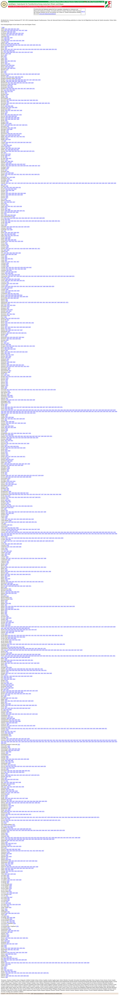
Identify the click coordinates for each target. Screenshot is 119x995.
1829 (8, 36)
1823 (5, 30)
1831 (15, 29)
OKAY (83, 11)
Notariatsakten (58, 6)
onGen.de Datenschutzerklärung (47, 13)
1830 (11, 61)
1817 (12, 49)
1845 (12, 43)
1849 (19, 34)
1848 (3, 27)
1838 (10, 45)
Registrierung (95, 1)
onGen (12, 4)
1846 (8, 31)
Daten (51, 6)
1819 (10, 33)
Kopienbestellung (32, 6)
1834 (12, 66)
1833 (11, 40)
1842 (13, 34)
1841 (20, 40)
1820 (12, 46)
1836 (14, 40)
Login (102, 1)
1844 (5, 37)
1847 (11, 31)
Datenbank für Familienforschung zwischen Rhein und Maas (40, 4)
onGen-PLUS (22, 6)
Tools (40, 6)
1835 (18, 29)
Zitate (63, 1)
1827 (5, 71)
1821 (6, 29)
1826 (9, 29)
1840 (26, 30)
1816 (8, 33)
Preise (59, 1)
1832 (20, 30)
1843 (9, 43)
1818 (15, 49)
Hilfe (49, 1)
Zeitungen (45, 6)
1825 (8, 30)
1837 (23, 30)
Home (10, 6)
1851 (22, 34)
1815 (7, 34)
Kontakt (54, 1)
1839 (10, 34)
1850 (14, 31)
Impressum (80, 1)
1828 (12, 29)
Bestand (15, 6)
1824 (26, 49)
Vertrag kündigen (71, 1)
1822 (19, 33)
